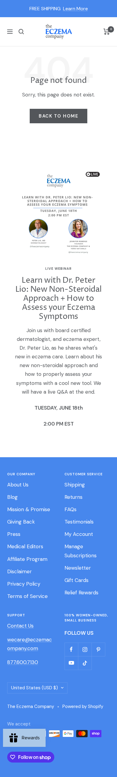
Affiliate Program (27, 559)
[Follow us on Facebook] (71, 649)
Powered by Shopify (82, 706)
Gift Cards (76, 580)
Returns (73, 497)
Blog (12, 497)
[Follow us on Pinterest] (98, 649)
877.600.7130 (22, 662)
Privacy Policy (23, 583)
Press (13, 534)
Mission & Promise (28, 509)
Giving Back (21, 521)
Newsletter (77, 568)
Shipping (74, 484)
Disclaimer (19, 571)
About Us (17, 484)
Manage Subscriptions (80, 550)
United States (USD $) (34, 688)
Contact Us (20, 625)
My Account (78, 534)
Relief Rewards (81, 592)
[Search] (21, 31)
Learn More (75, 8)
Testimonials (79, 521)
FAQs (70, 509)
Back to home (58, 116)
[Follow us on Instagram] (85, 649)
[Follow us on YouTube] (71, 663)
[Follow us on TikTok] (85, 663)
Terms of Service (27, 596)
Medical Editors (25, 546)
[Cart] (107, 32)
